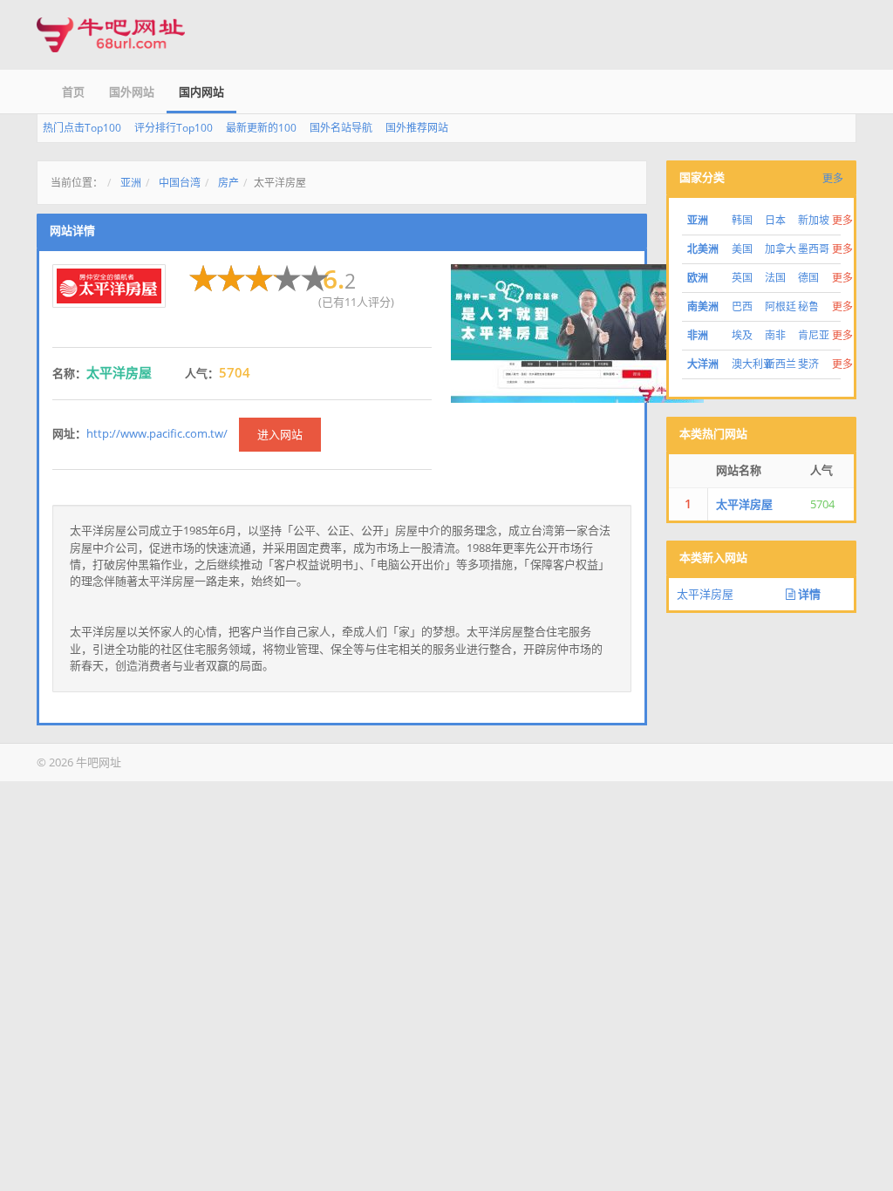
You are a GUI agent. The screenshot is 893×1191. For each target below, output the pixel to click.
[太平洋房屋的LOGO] (109, 286)
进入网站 (280, 434)
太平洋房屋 (744, 504)
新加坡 (813, 220)
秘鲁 (808, 306)
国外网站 (131, 91)
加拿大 (780, 249)
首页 (73, 91)
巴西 (742, 306)
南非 (775, 335)
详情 (808, 594)
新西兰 (780, 364)
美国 (742, 249)
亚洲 (130, 182)
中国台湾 (180, 182)
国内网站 (201, 91)
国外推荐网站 (416, 127)
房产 (228, 182)
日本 (775, 220)
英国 (742, 277)
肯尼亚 (813, 335)
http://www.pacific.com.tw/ (157, 433)
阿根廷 (780, 306)
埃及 (742, 335)
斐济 (808, 364)
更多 (832, 178)
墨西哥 (813, 249)
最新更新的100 (261, 127)
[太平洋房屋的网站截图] (577, 332)
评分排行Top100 (173, 127)
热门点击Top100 (82, 127)
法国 (775, 277)
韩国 (742, 220)
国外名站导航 (341, 127)
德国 (808, 277)
